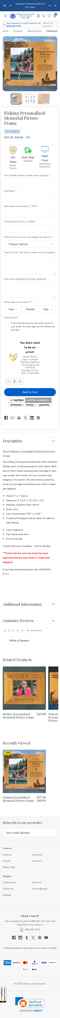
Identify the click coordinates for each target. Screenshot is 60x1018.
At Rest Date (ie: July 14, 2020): (19, 221)
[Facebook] (7, 418)
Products (7, 854)
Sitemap (7, 895)
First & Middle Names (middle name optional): (26, 175)
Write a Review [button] (19, 640)
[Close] (55, 5)
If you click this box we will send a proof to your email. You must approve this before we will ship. (33, 327)
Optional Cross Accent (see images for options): (28, 237)
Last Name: (10, 190)
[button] (3, 995)
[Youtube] (46, 938)
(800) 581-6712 (13, 26)
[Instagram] (21, 938)
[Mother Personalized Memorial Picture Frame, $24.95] (24, 688)
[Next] (49, 5)
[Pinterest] (39, 418)
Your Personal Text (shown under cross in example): (29, 252)
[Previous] (11, 5)
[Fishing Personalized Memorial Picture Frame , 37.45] (24, 771)
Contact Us (8, 888)
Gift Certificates (40, 888)
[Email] (14, 418)
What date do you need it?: (17, 302)
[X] (27, 418)
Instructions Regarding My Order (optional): (25, 279)
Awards (6, 860)
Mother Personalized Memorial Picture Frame (18, 716)
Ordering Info (9, 882)
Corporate (37, 854)
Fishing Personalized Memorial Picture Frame (18, 799)
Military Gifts (9, 867)
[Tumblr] (28, 938)
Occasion (36, 860)
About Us (36, 882)
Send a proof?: (11, 317)
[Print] (20, 418)
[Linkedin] (33, 418)
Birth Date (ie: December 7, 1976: (20, 206)
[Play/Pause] (5, 5)
